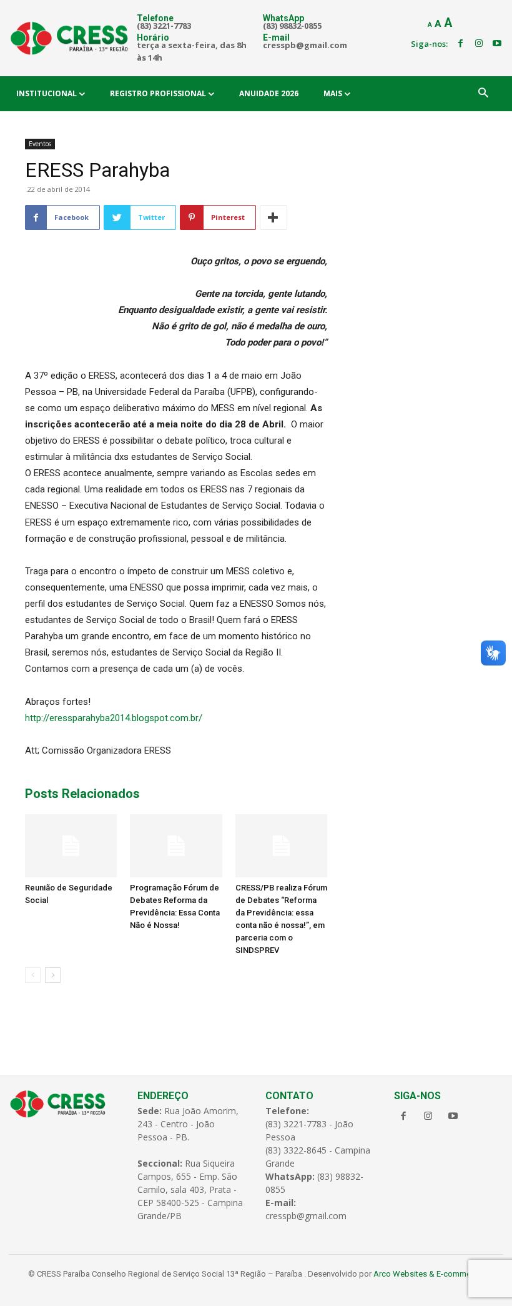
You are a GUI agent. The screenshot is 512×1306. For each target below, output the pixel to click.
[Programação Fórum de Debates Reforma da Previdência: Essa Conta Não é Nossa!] (176, 845)
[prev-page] (33, 975)
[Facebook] (460, 43)
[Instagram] (479, 43)
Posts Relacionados (82, 793)
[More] (273, 217)
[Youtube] (497, 43)
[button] (483, 93)
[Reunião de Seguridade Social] (71, 845)
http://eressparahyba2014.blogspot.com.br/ (113, 718)
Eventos (40, 143)
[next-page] (53, 975)
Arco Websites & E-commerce (427, 1274)
